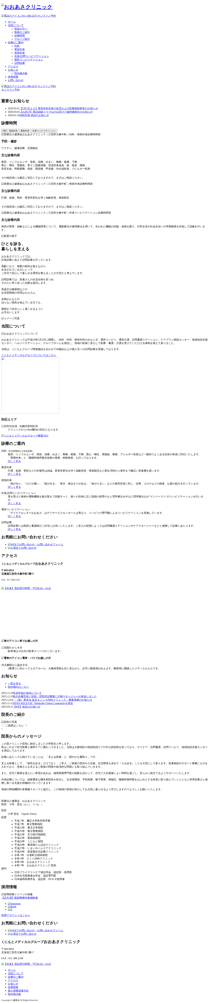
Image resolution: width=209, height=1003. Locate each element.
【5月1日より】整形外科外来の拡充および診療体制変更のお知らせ (59, 108)
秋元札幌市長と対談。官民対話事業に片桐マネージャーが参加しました (55, 696)
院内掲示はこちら (18, 687)
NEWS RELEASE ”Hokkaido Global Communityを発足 (43, 703)
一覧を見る (14, 683)
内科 (17, 45)
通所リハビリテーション (28, 59)
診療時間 (19, 35)
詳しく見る (14, 461)
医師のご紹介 (22, 32)
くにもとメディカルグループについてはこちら (28, 355)
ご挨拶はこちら (14, 725)
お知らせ (13, 70)
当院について (16, 25)
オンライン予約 (47, 15)
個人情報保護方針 (18, 990)
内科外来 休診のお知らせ (34, 115)
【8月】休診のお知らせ (26, 706)
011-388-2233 (29, 15)
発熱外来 (19, 52)
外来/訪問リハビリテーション (31, 56)
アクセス (13, 66)
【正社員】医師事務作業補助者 (19, 897)
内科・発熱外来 (10, 131)
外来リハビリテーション (44, 131)
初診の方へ (20, 28)
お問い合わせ (16, 80)
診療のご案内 (16, 42)
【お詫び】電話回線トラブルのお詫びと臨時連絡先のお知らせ (56, 111)
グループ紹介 (22, 39)
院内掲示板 (20, 73)
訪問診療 (19, 63)
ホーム (12, 21)
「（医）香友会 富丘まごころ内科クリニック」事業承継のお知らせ (52, 699)
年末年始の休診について (27, 693)
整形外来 (19, 49)
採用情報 (13, 76)
